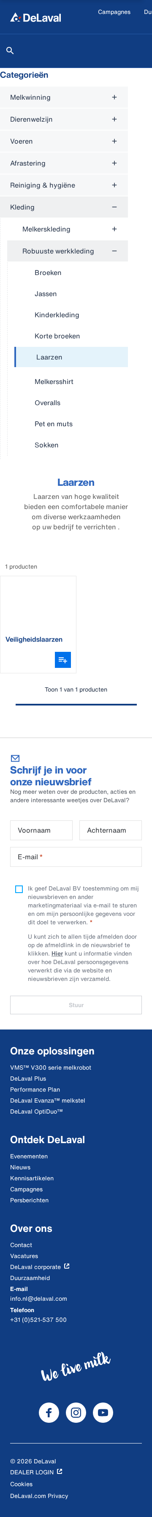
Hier (57, 953)
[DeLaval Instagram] (76, 1413)
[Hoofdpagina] (35, 16)
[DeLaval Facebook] (48, 1413)
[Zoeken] (10, 51)
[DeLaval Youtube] (103, 1413)
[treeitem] (71, 357)
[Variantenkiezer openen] (63, 660)
